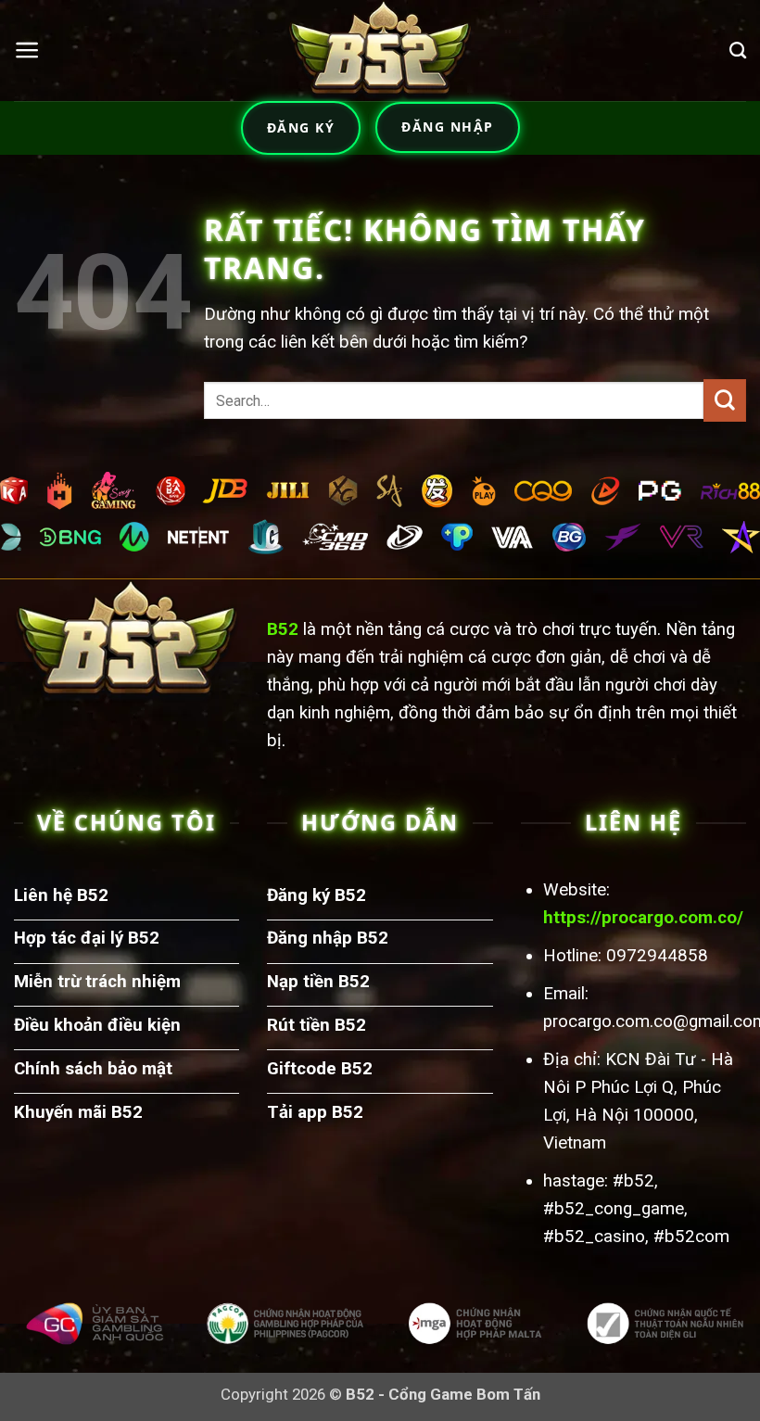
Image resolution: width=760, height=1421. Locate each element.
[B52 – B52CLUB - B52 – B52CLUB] (380, 50)
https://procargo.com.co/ (643, 917)
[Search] (737, 51)
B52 (282, 629)
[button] (27, 50)
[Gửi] (724, 400)
